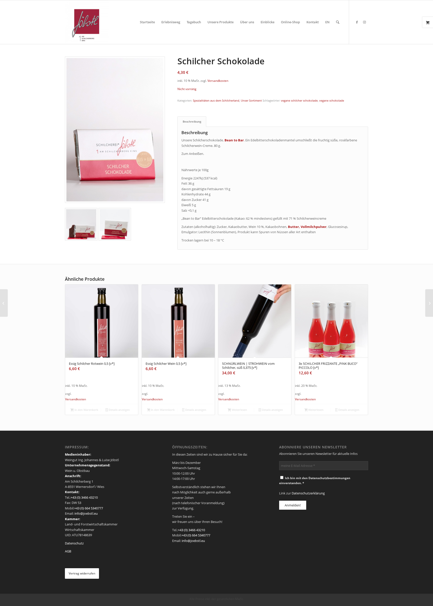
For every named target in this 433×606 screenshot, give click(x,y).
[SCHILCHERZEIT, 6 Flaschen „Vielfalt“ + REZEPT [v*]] (429, 303)
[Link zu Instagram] (364, 22)
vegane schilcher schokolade (299, 100)
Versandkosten (217, 81)
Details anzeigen (119, 410)
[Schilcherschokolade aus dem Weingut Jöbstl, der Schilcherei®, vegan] (115, 130)
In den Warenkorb (86, 410)
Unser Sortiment (251, 100)
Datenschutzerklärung (308, 493)
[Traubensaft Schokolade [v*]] (4, 303)
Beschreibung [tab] (192, 121)
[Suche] (338, 22)
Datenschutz (74, 543)
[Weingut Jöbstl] (87, 22)
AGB (68, 551)
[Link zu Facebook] (357, 22)
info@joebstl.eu (86, 513)
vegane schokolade (331, 100)
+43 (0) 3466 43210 (84, 497)
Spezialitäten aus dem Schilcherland (216, 100)
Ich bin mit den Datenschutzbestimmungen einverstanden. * (314, 480)
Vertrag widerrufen (82, 573)
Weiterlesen (239, 410)
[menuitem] (147, 22)
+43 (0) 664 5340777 (88, 508)
